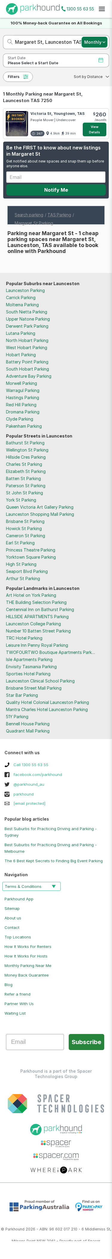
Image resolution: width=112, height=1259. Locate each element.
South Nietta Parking (26, 311)
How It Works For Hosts (25, 956)
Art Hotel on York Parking (31, 595)
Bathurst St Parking (25, 442)
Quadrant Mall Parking (28, 730)
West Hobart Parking (26, 347)
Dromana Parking (22, 411)
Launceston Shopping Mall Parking (40, 514)
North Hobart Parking (27, 340)
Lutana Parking (20, 333)
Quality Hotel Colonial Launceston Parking (47, 702)
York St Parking (21, 499)
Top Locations (17, 937)
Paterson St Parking (25, 485)
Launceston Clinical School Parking (40, 680)
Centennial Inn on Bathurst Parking (40, 609)
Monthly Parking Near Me (27, 965)
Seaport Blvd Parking (27, 571)
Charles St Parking (24, 464)
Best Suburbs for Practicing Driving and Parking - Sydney (50, 832)
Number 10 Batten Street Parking (38, 630)
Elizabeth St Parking (26, 471)
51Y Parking (17, 716)
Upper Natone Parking (28, 318)
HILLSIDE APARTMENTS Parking (37, 616)
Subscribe (86, 1042)
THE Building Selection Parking (36, 602)
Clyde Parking (19, 418)
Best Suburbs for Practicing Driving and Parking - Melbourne (50, 848)
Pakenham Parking (24, 426)
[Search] (8, 42)
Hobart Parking (21, 354)
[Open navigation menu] (101, 8)
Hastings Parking (22, 397)
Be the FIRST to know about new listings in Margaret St (53, 151)
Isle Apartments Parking (29, 659)
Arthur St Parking (23, 578)
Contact (11, 927)
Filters (13, 76)
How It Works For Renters (27, 946)
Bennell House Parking (28, 723)
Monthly (93, 42)
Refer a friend (17, 994)
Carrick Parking (21, 297)
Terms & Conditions (23, 886)
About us (12, 918)
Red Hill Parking (21, 404)
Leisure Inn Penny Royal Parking (37, 645)
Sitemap (12, 908)
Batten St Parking (23, 478)
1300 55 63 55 (80, 8)
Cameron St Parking (25, 535)
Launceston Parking (25, 290)
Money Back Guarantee (26, 975)
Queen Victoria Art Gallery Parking (39, 507)
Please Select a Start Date (33, 63)
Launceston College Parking (33, 623)
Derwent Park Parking (27, 326)
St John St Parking (24, 492)
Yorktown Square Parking (31, 557)
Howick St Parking (24, 528)
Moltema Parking (22, 304)
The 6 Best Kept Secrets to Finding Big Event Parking (53, 860)
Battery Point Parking (27, 361)
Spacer (94, 1241)
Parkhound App (18, 898)
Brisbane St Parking (25, 521)
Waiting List (15, 1013)
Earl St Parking (20, 542)
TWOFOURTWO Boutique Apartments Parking (52, 652)
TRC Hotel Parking (24, 638)
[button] (89, 76)
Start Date (16, 58)
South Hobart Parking (27, 368)
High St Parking (21, 564)
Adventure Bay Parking (28, 376)
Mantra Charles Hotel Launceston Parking (47, 709)
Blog (8, 984)
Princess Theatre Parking (30, 549)
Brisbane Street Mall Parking (34, 688)
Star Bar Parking (22, 695)
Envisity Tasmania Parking (31, 666)
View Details (94, 129)
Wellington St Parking (27, 449)
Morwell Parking (21, 383)
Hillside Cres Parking (26, 457)
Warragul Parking (22, 390)
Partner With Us (19, 1003)
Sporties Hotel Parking (28, 673)
